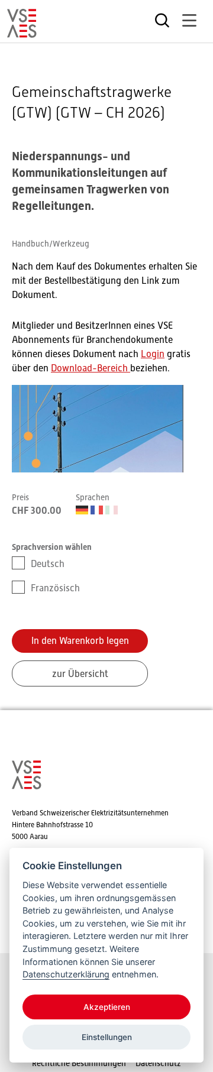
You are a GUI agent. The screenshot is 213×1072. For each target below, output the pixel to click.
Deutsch (47, 564)
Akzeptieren (106, 1007)
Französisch (55, 588)
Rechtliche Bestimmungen (79, 1063)
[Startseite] (22, 32)
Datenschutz (158, 1063)
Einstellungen (107, 1037)
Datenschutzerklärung (65, 974)
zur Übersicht (80, 674)
